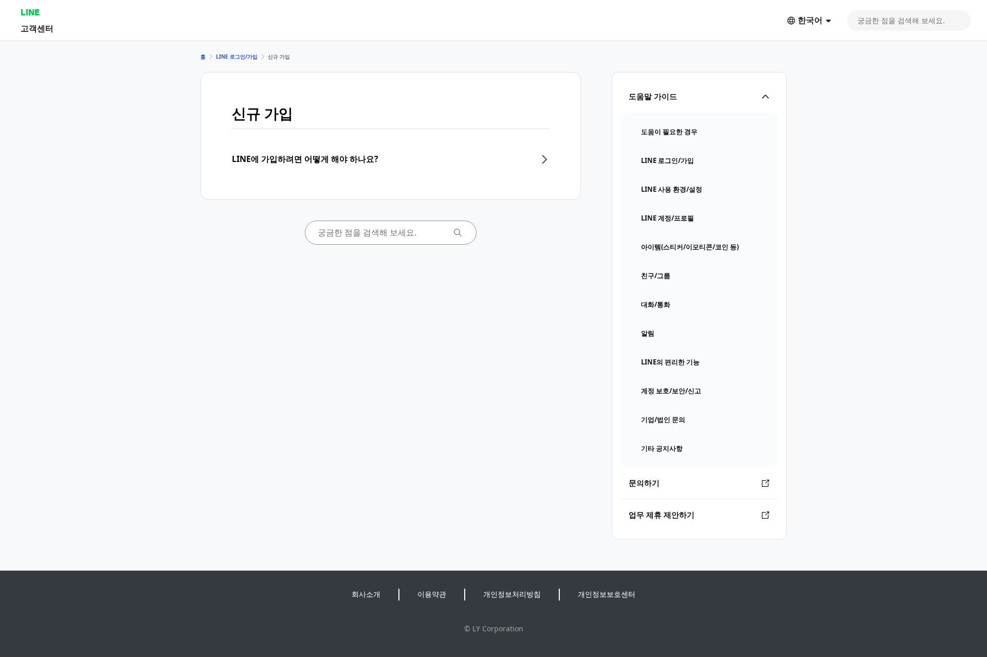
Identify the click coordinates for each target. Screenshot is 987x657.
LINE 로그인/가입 (237, 56)
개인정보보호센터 (606, 594)
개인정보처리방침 (512, 594)
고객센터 (37, 28)
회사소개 (366, 594)
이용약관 (431, 594)
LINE (30, 12)
